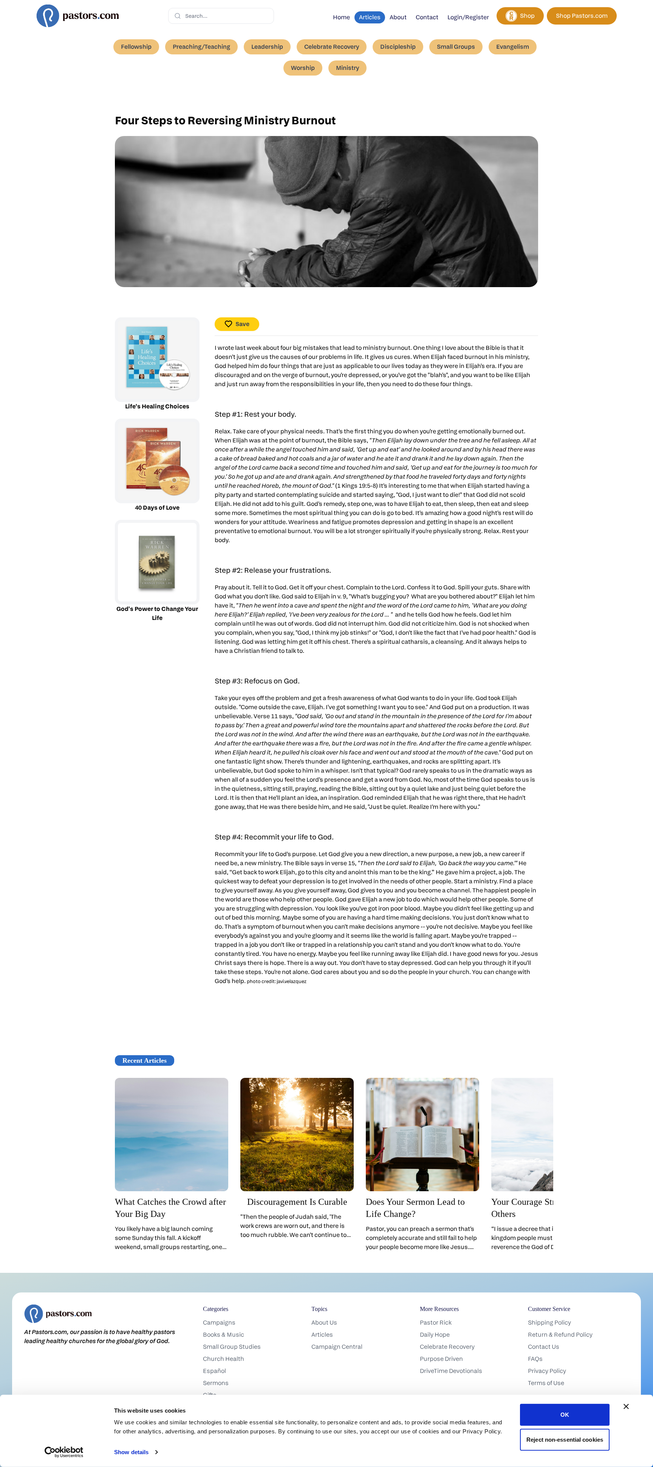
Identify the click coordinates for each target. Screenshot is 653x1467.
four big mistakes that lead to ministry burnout (345, 347)
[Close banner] (626, 1406)
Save (242, 324)
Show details (131, 1452)
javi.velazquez (291, 981)
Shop (527, 15)
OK (564, 1414)
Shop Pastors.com (582, 15)
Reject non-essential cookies (564, 1439)
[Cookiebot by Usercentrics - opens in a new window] (64, 1452)
